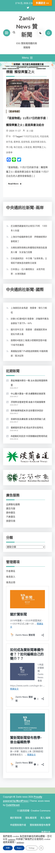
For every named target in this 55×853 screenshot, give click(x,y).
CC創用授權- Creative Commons (33, 810)
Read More (13, 184)
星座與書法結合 (38, 142)
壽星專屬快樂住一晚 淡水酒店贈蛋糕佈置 (29, 382)
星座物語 (25, 142)
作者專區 (10, 571)
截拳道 (17, 142)
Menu (25, 57)
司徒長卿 (44, 136)
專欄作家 (45, 832)
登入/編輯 (45, 817)
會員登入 (10, 576)
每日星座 (18, 147)
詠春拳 (9, 152)
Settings (32, 848)
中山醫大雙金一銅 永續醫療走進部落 (28, 393)
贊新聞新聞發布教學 (40, 825)
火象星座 (27, 147)
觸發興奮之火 (39, 147)
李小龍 (9, 147)
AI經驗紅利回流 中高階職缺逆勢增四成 (29, 436)
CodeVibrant (13, 805)
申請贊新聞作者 (18, 825)
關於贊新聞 (16, 817)
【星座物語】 (14, 111)
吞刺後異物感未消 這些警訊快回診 (27, 410)
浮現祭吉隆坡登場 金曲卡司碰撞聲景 (28, 402)
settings (11, 839)
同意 (8, 848)
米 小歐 (29, 131)
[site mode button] (40, 33)
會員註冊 (10, 582)
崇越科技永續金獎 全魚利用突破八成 (28, 419)
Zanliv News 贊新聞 (27, 27)
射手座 (9, 142)
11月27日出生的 (31, 136)
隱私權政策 (31, 817)
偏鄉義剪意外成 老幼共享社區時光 (27, 427)
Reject (19, 848)
